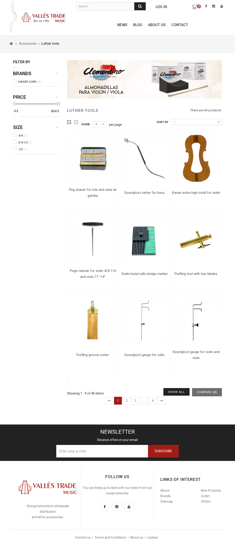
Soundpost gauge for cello (144, 355)
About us (157, 25)
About (164, 490)
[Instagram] (117, 506)
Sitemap (166, 501)
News (122, 25)
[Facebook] (104, 506)
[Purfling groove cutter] (93, 320)
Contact (179, 25)
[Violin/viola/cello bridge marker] (144, 239)
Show (85, 124)
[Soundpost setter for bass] (144, 158)
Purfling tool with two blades (196, 274)
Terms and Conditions (110, 537)
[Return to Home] (11, 43)
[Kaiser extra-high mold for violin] (196, 158)
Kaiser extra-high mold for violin (196, 193)
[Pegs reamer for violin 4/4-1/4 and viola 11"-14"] (93, 239)
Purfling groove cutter (92, 355)
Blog (137, 25)
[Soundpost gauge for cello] (144, 320)
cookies (152, 537)
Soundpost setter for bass (144, 193)
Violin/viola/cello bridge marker (144, 274)
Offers (205, 501)
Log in (161, 7)
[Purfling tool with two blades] (196, 239)
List (76, 122)
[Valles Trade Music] (44, 17)
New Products (211, 490)
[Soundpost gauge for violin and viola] (196, 320)
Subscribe (163, 451)
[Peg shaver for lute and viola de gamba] (93, 158)
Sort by (162, 122)
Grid (69, 122)
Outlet (205, 496)
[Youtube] (129, 506)
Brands (165, 496)
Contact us (83, 537)
